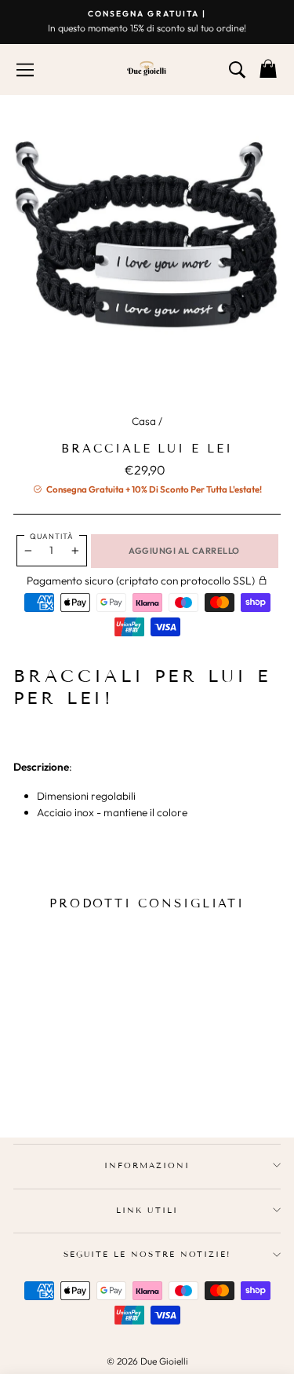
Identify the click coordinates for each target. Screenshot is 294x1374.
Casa (144, 421)
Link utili (146, 1210)
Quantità (52, 535)
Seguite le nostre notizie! (147, 1254)
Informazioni (147, 1165)
